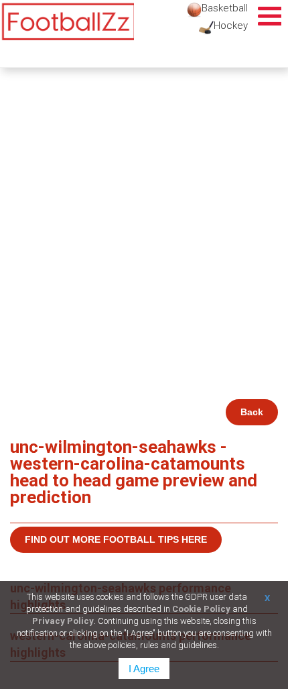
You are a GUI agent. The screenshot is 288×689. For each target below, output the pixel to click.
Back (251, 412)
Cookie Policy (201, 609)
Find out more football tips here (116, 539)
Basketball (225, 8)
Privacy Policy (63, 621)
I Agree (144, 668)
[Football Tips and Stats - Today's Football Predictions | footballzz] (67, 22)
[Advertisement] (144, 248)
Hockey (231, 25)
